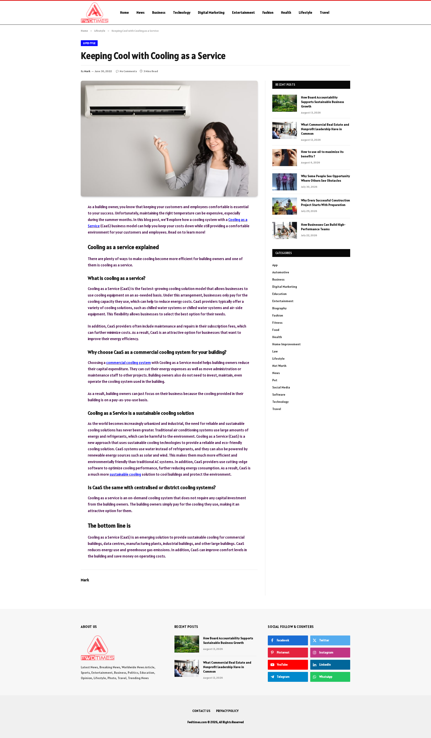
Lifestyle (305, 12)
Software (278, 394)
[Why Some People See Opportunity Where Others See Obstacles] (284, 181)
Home (124, 12)
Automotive (280, 272)
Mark (87, 71)
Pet (274, 380)
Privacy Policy (227, 711)
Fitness (277, 323)
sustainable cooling (125, 474)
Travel (324, 12)
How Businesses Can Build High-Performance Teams (323, 227)
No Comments (128, 71)
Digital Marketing (211, 12)
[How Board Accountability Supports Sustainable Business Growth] (284, 103)
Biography (279, 308)
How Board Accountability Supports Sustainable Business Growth (322, 101)
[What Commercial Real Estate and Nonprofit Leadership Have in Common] (284, 130)
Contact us (201, 711)
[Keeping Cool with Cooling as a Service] (169, 138)
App (275, 265)
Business (158, 12)
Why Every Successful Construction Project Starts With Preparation (325, 202)
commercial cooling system (128, 362)
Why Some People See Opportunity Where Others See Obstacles (325, 178)
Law (275, 351)
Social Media (281, 387)
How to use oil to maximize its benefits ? (322, 154)
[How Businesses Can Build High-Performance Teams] (284, 230)
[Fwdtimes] (94, 12)
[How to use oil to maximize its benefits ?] (284, 157)
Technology (181, 12)
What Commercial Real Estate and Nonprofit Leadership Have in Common (325, 129)
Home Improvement (286, 344)
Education (279, 294)
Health (286, 12)
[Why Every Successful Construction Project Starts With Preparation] (284, 206)
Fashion (267, 12)
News (140, 12)
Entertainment (243, 12)
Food (275, 330)
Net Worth (279, 366)
